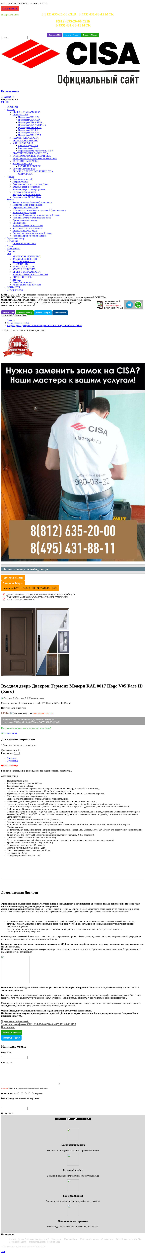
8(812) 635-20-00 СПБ (59, 14)
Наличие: (5, 708)
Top (3, 1251)
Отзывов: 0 (20, 698)
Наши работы (70, 1239)
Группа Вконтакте (60, 313)
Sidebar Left (7, 315)
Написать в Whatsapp (90, 35)
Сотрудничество (10, 8)
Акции (12, 1239)
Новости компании (89, 1239)
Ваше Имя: (6, 1052)
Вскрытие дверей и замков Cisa (44, 1242)
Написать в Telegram (71, 35)
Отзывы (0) (12, 761)
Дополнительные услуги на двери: (20, 745)
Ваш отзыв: (6, 1062)
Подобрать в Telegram (13, 583)
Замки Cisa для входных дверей (33, 1239)
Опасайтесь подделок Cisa (129, 1239)
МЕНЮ (5, 102)
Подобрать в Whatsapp (13, 577)
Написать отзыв (36, 698)
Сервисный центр (18, 1242)
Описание (12, 758)
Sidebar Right (20, 315)
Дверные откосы (9, 750)
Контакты (56, 1239)
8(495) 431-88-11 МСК (96, 14)
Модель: (5, 703)
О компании (107, 1239)
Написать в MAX (55, 35)
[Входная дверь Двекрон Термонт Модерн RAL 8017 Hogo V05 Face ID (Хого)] (35, 679)
